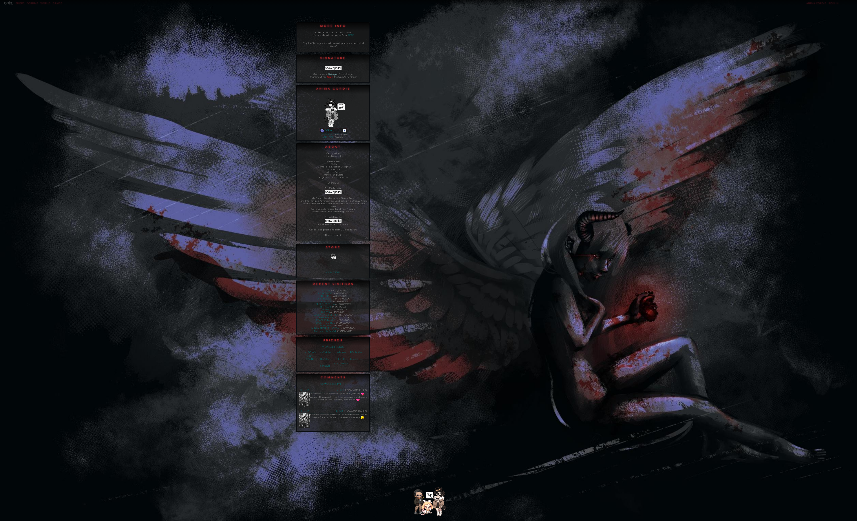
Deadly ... (325, 359)
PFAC (351, 35)
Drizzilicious (325, 298)
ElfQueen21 (341, 365)
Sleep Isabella (325, 304)
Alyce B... (325, 351)
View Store (333, 272)
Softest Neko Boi (325, 330)
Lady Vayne (310, 357)
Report (340, 389)
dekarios (325, 309)
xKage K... (356, 359)
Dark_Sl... (356, 351)
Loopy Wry (325, 301)
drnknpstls (325, 317)
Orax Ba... (310, 351)
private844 (325, 325)
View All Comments (333, 384)
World (45, 3)
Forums (32, 3)
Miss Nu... (325, 366)
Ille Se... (341, 351)
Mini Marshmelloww (325, 328)
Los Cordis (325, 293)
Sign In (833, 3)
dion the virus (325, 322)
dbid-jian (325, 296)
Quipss (325, 312)
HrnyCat (325, 306)
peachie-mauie (325, 320)
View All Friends (333, 346)
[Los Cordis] (421, 514)
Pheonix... (341, 359)
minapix (325, 290)
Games (57, 3)
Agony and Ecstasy (325, 314)
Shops (20, 3)
